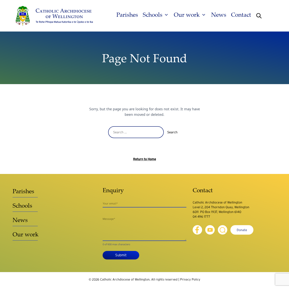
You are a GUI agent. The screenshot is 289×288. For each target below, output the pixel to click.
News (218, 15)
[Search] (259, 16)
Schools (152, 15)
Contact (241, 15)
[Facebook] (197, 230)
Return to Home (144, 159)
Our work (187, 15)
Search (172, 132)
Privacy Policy (190, 279)
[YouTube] (210, 230)
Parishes (127, 15)
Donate (242, 230)
